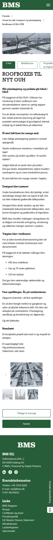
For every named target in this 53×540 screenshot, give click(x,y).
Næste (26, 423)
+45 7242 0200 (19, 485)
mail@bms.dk (17, 489)
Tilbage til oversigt (26, 413)
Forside (6, 16)
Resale (6, 509)
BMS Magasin (9, 505)
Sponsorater (8, 531)
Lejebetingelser (10, 527)
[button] (5, 374)
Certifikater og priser (12, 513)
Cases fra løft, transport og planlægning (21, 20)
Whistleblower (9, 523)
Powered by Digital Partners (26, 466)
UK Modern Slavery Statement (18, 520)
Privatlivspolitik (10, 516)
